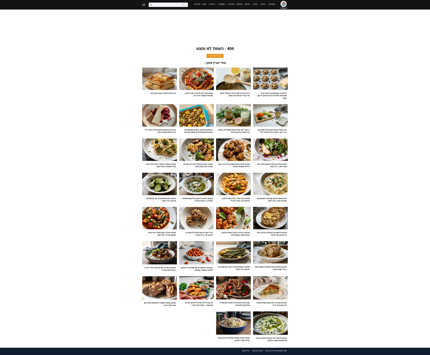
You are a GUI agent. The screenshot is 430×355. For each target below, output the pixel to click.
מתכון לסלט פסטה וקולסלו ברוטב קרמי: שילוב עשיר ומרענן (233, 339)
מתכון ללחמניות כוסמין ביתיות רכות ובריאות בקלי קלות (272, 233)
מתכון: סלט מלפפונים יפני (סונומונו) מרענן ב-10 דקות (161, 199)
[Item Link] (270, 79)
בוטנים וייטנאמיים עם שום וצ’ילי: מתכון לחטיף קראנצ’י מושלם (197, 268)
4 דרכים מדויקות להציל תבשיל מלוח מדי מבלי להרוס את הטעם (235, 94)
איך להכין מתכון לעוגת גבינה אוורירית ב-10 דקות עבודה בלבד (160, 130)
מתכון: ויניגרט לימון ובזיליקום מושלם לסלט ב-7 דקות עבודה (197, 199)
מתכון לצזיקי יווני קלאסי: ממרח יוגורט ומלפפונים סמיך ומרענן (271, 339)
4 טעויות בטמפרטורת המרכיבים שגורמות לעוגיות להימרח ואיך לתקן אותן (272, 95)
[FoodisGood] (283, 4)
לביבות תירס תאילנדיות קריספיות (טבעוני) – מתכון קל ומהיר (199, 303)
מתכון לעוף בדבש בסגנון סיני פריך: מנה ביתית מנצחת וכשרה (234, 165)
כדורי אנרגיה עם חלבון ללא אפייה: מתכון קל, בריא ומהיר (199, 233)
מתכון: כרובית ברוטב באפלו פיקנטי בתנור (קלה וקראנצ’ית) (235, 233)
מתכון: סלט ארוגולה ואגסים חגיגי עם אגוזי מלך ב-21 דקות (272, 165)
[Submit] (151, 5)
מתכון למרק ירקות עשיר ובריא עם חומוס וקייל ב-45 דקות (162, 233)
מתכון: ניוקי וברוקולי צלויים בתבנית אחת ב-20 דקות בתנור (198, 165)
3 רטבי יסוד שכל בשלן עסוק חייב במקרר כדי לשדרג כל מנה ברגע (234, 130)
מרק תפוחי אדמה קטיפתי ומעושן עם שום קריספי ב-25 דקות (272, 199)
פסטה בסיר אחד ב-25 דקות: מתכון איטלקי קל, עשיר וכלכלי (236, 199)
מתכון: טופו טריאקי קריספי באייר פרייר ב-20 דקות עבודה (160, 268)
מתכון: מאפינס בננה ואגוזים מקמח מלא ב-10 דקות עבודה (271, 267)
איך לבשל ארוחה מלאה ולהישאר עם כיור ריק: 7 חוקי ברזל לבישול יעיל (272, 130)
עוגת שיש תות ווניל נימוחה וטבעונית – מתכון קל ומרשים (234, 303)
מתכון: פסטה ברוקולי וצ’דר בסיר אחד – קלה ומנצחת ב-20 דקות (160, 165)
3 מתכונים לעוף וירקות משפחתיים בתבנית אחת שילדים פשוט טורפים (198, 130)
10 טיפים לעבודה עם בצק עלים (163, 93)
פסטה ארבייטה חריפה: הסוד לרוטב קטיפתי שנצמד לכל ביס (199, 94)
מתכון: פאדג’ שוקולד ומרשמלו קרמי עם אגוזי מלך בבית (160, 303)
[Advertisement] (215, 26)
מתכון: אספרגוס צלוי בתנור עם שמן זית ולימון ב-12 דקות (234, 267)
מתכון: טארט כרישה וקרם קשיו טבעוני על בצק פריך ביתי (271, 303)
